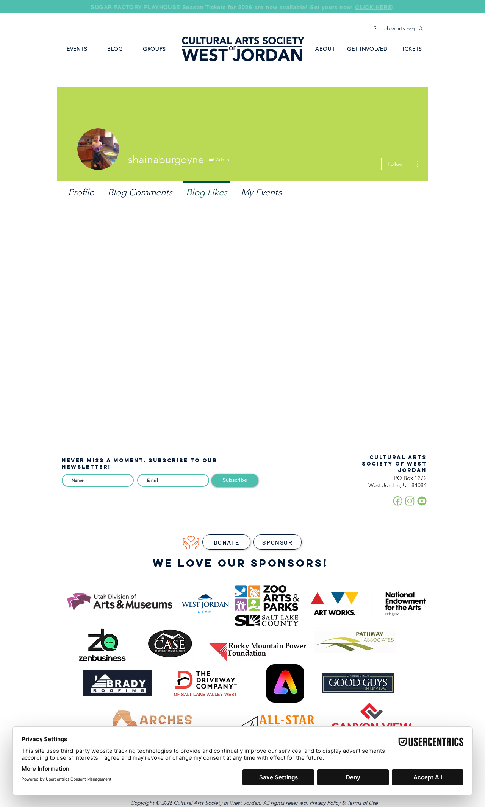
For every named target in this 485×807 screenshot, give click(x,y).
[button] (154, 48)
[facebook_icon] (397, 501)
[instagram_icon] (410, 501)
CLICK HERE (373, 7)
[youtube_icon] (422, 501)
